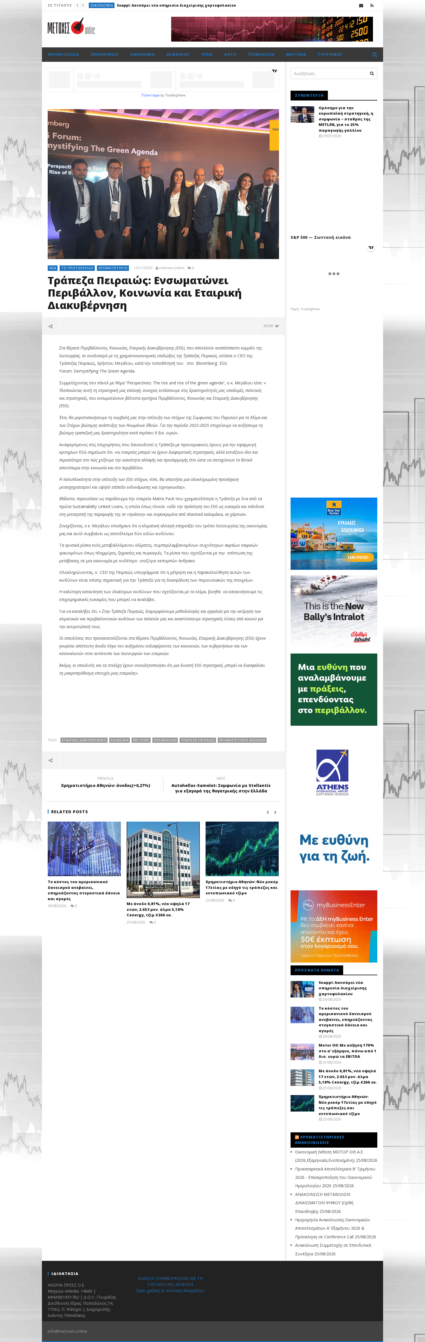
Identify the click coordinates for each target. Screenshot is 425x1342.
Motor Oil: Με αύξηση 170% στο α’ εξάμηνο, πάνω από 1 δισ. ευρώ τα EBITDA (347, 1051)
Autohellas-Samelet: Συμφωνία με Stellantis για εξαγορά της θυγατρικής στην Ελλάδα (221, 785)
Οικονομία (142, 54)
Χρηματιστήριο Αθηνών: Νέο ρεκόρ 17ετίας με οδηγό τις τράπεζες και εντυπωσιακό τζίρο (242, 887)
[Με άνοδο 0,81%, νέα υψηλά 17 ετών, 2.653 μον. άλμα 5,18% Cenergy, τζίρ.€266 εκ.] (163, 860)
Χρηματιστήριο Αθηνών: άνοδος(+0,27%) (105, 783)
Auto (230, 54)
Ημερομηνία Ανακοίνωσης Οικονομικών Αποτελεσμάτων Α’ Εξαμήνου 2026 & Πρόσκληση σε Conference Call (332, 1228)
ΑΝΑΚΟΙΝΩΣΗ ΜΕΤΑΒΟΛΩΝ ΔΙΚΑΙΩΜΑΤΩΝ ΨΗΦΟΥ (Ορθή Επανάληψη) (324, 1203)
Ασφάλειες (178, 54)
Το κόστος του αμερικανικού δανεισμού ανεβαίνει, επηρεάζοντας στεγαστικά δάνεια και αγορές (223, 5)
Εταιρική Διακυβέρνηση (84, 740)
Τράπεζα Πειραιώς (198, 740)
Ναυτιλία (296, 54)
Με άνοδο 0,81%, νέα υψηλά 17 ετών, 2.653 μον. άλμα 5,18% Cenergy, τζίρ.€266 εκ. (158, 909)
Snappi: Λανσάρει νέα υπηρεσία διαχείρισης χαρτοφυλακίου (343, 988)
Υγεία (207, 54)
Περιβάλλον (165, 740)
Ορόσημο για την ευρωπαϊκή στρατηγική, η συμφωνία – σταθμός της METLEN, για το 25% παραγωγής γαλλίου (346, 119)
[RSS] (372, 5)
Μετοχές (141, 740)
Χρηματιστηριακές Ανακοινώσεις (320, 1139)
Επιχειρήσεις (105, 54)
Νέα (52, 268)
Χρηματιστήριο (113, 268)
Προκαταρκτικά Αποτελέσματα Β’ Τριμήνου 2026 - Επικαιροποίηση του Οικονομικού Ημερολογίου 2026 (335, 1177)
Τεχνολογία (261, 54)
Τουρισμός (330, 54)
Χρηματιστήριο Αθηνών (242, 740)
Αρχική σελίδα (63, 54)
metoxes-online (171, 268)
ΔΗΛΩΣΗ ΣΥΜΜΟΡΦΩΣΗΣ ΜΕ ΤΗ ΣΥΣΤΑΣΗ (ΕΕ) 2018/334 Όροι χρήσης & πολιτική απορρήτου (170, 1284)
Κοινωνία (120, 740)
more (269, 325)
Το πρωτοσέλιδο (107, 5)
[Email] (361, 5)
